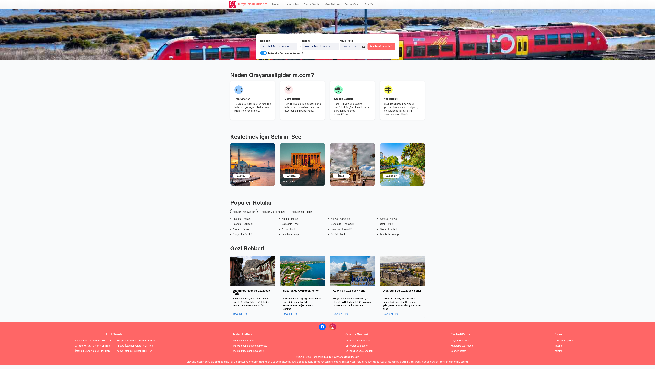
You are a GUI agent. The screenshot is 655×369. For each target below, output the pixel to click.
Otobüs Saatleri (312, 4)
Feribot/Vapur (352, 4)
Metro (236, 181)
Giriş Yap (369, 4)
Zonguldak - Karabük (342, 224)
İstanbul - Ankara (242, 218)
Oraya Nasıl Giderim (252, 4)
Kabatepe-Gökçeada (462, 345)
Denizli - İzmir (338, 234)
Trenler (275, 4)
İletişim (558, 345)
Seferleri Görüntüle (380, 46)
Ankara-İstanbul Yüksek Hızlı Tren (135, 345)
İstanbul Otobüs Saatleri (358, 340)
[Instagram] (332, 326)
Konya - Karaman (340, 218)
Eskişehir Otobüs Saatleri (359, 350)
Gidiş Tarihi (347, 40)
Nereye (306, 40)
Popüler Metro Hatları (273, 211)
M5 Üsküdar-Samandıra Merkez (250, 345)
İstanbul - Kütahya (390, 234)
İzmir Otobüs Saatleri (356, 345)
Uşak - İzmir (386, 224)
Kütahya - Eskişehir (341, 229)
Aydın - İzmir (288, 229)
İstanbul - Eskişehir (243, 224)
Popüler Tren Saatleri (243, 211)
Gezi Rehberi (332, 4)
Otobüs (244, 181)
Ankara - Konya (241, 229)
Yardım (558, 350)
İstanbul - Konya (291, 234)
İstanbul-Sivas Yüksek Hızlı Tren (92, 350)
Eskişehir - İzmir (290, 224)
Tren (251, 181)
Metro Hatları (292, 4)
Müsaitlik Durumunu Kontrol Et (286, 53)
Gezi (399, 181)
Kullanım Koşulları (563, 340)
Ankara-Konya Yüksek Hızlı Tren (92, 345)
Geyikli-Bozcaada (460, 340)
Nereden (265, 40)
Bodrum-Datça (458, 350)
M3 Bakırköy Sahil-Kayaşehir (248, 350)
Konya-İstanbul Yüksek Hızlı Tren (134, 350)
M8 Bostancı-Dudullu (244, 340)
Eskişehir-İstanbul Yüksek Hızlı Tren (136, 340)
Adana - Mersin (290, 218)
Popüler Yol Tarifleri (302, 211)
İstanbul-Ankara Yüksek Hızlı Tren (93, 340)
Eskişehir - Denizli (242, 234)
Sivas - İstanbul (388, 229)
